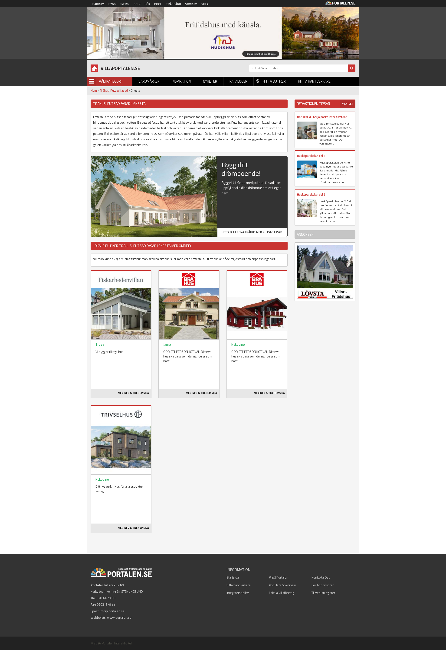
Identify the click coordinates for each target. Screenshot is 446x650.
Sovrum (191, 4)
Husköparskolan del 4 (311, 155)
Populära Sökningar (282, 584)
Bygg (112, 4)
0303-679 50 (105, 597)
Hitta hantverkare (314, 81)
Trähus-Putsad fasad (114, 90)
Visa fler (347, 104)
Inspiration (181, 81)
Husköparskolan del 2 (311, 194)
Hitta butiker (274, 81)
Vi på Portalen (278, 577)
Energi (124, 4)
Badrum (98, 4)
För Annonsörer (323, 584)
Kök (147, 4)
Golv (137, 4)
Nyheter (210, 81)
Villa (205, 4)
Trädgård (173, 4)
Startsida (232, 577)
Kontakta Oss (321, 577)
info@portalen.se (112, 610)
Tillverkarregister (323, 592)
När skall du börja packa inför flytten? (322, 117)
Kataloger (238, 81)
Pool (158, 4)
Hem (94, 90)
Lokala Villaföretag (281, 592)
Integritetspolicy (237, 592)
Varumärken (149, 81)
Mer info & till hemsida (133, 393)
